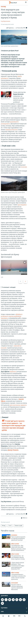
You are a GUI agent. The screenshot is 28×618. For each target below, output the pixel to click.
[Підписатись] (2, 603)
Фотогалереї (14, 583)
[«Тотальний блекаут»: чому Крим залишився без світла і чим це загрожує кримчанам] (6, 574)
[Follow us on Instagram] (16, 599)
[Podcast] (24, 599)
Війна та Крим (15, 544)
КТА (14, 616)
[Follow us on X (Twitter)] (6, 599)
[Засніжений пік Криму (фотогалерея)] (14, 267)
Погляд (3, 6)
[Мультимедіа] (8, 616)
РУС (19, 616)
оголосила (24, 167)
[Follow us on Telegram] (13, 599)
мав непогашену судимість (18, 405)
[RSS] (20, 599)
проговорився (22, 205)
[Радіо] (3, 616)
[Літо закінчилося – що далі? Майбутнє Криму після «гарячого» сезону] (6, 555)
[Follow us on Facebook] (2, 599)
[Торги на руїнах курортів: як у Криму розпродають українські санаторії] (6, 536)
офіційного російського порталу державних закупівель (11, 316)
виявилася (13, 371)
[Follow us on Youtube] (9, 599)
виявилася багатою (11, 129)
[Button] (10, 28)
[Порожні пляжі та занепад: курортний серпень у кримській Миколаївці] (6, 584)
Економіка (14, 535)
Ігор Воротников (5, 21)
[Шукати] (24, 616)
